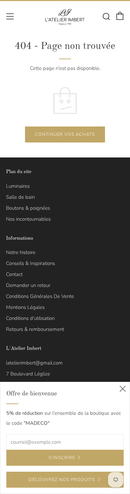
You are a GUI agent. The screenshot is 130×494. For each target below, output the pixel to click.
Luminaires (18, 186)
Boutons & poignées (28, 208)
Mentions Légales (25, 307)
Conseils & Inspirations (30, 263)
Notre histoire (20, 252)
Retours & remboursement (35, 329)
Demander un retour (28, 285)
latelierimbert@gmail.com (34, 363)
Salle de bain (20, 197)
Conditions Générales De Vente (40, 296)
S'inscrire (62, 458)
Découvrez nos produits (62, 480)
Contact (14, 274)
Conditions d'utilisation (30, 318)
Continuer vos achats (65, 134)
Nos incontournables (28, 219)
